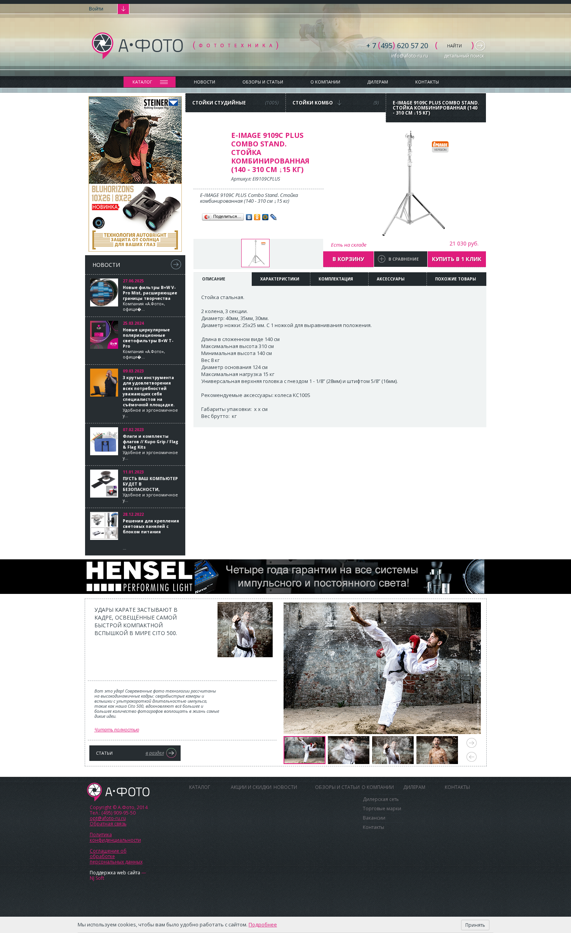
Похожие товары (455, 279)
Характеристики (279, 279)
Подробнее (263, 924)
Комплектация (336, 279)
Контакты (427, 82)
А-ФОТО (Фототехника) (185, 45)
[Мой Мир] (265, 217)
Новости (204, 82)
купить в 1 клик (456, 259)
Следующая (472, 743)
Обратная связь (108, 823)
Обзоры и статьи (262, 82)
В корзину (348, 259)
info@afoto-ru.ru (409, 55)
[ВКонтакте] (249, 217)
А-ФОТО (118, 792)
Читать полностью (116, 729)
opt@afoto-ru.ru (108, 818)
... (151, 534)
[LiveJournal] (274, 217)
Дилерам (377, 82)
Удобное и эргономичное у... (150, 396)
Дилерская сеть (381, 799)
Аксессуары (390, 279)
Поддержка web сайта (115, 872)
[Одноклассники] (257, 217)
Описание (213, 279)
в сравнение (403, 259)
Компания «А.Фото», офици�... (150, 298)
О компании (325, 82)
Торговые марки (382, 808)
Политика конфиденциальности (115, 837)
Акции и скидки (251, 787)
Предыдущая (472, 757)
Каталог (142, 82)
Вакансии (374, 818)
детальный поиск (464, 55)
